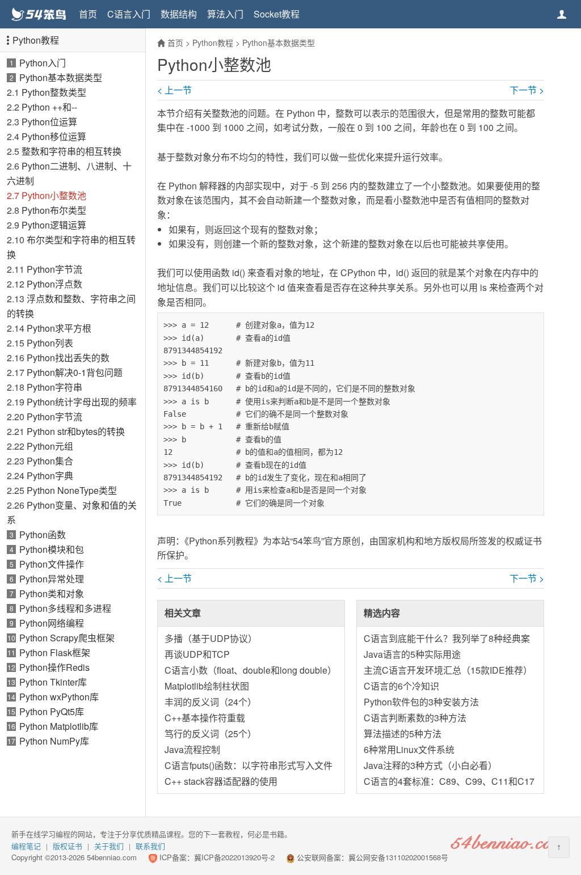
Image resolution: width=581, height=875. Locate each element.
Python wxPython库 (59, 696)
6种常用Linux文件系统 (409, 749)
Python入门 (42, 62)
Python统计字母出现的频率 (82, 401)
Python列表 (50, 342)
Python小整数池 (54, 195)
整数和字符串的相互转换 (71, 151)
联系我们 (150, 845)
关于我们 (109, 845)
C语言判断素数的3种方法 (415, 717)
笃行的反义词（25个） (210, 733)
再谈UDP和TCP (197, 654)
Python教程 (35, 40)
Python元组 (50, 446)
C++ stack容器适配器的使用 (221, 781)
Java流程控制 (192, 749)
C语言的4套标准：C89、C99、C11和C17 (449, 781)
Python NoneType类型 (72, 490)
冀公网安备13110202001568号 (398, 857)
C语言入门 (128, 13)
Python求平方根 (59, 328)
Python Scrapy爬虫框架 (67, 637)
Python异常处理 (51, 578)
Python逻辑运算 (54, 224)
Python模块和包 (51, 549)
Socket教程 (277, 13)
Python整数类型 (54, 92)
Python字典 (50, 475)
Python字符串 (54, 387)
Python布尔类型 (54, 210)
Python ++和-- (49, 106)
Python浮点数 (54, 283)
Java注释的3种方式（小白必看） (430, 765)
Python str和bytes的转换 (76, 431)
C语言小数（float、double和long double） (250, 670)
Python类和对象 (51, 593)
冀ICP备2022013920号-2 (234, 857)
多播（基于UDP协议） (211, 638)
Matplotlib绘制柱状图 (207, 685)
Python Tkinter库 (53, 681)
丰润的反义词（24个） (210, 701)
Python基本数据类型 (60, 77)
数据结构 (179, 13)
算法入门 (225, 13)
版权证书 (67, 845)
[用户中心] (562, 14)
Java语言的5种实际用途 (412, 654)
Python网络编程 (51, 622)
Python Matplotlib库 (58, 726)
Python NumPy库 (54, 740)
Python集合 (50, 460)
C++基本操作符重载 (205, 717)
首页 (88, 13)
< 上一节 (174, 90)
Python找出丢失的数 (68, 357)
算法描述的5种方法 (402, 733)
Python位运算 (49, 121)
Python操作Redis (54, 667)
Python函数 (42, 534)
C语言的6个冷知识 (401, 685)
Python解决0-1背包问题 (75, 372)
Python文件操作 (51, 563)
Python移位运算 (54, 136)
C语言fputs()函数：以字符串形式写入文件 (248, 765)
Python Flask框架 (54, 652)
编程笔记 (26, 845)
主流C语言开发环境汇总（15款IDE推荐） (448, 670)
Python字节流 (54, 269)
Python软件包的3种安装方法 (421, 701)
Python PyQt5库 (51, 711)
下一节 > (527, 90)
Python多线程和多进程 (65, 608)
